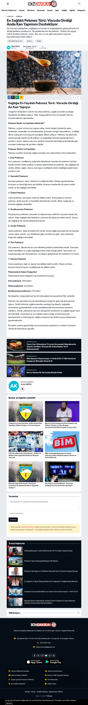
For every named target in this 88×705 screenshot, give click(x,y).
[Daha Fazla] (21, 97)
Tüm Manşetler (52, 679)
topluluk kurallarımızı (28, 527)
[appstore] (34, 661)
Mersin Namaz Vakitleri (19, 675)
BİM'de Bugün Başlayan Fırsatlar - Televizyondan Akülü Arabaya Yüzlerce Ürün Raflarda (60, 455)
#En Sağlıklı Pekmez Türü (15, 41)
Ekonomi (41, 10)
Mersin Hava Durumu (55, 671)
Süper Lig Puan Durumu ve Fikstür (22, 679)
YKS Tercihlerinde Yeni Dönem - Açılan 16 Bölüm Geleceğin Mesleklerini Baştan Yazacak (25, 455)
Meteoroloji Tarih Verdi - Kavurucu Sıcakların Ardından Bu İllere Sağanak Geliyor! (24, 485)
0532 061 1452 (45, 643)
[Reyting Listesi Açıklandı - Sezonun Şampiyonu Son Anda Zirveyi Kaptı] (62, 472)
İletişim (27, 692)
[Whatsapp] (50, 655)
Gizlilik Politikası (42, 692)
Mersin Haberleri (9, 10)
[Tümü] (78, 613)
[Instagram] (42, 655)
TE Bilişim (49, 696)
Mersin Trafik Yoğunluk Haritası (58, 675)
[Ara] (79, 3)
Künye (33, 692)
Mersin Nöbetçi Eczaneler (20, 671)
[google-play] (53, 661)
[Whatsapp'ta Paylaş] (17, 97)
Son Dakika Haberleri (18, 684)
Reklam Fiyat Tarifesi (56, 692)
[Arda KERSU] (14, 386)
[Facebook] (34, 655)
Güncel (19, 16)
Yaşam (50, 10)
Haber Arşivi (52, 684)
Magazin (81, 10)
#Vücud (29, 41)
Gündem (31, 10)
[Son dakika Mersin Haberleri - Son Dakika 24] (43, 4)
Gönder (13, 520)
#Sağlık (39, 41)
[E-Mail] (22, 389)
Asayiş (21, 10)
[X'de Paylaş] (13, 97)
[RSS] (53, 655)
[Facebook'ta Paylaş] (9, 97)
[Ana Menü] (8, 4)
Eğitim (72, 10)
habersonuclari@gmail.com (45, 647)
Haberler (10, 16)
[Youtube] (46, 655)
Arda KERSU (26, 384)
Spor (57, 10)
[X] (38, 655)
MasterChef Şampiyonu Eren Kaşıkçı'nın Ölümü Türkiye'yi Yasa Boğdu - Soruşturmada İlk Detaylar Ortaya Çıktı (61, 425)
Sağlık (64, 10)
